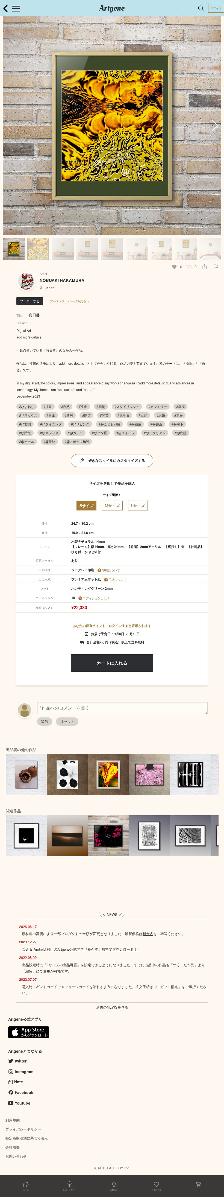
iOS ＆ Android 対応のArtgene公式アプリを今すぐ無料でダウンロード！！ (81, 949)
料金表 (148, 933)
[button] (215, 126)
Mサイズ (112, 505)
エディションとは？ (96, 598)
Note (18, 1081)
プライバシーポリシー (23, 1129)
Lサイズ (138, 505)
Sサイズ (86, 505)
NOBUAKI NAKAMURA (62, 280)
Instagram (24, 1071)
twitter (20, 1061)
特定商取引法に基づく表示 (26, 1138)
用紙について (117, 579)
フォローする (30, 301)
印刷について (111, 570)
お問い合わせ (16, 1156)
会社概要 (12, 1147)
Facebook (24, 1092)
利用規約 (12, 1120)
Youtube (22, 1103)
